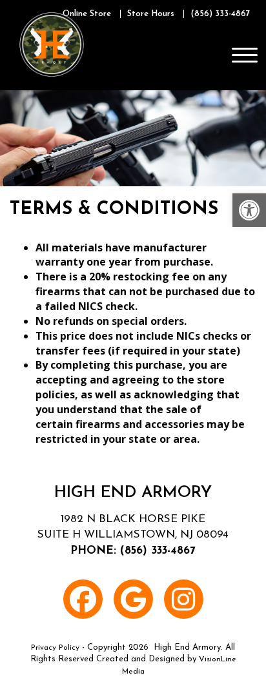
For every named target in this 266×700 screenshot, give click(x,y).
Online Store (87, 14)
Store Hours (150, 14)
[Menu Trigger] (245, 54)
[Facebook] (83, 599)
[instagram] (183, 599)
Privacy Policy (55, 648)
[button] (249, 210)
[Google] (133, 599)
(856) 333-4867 (220, 14)
